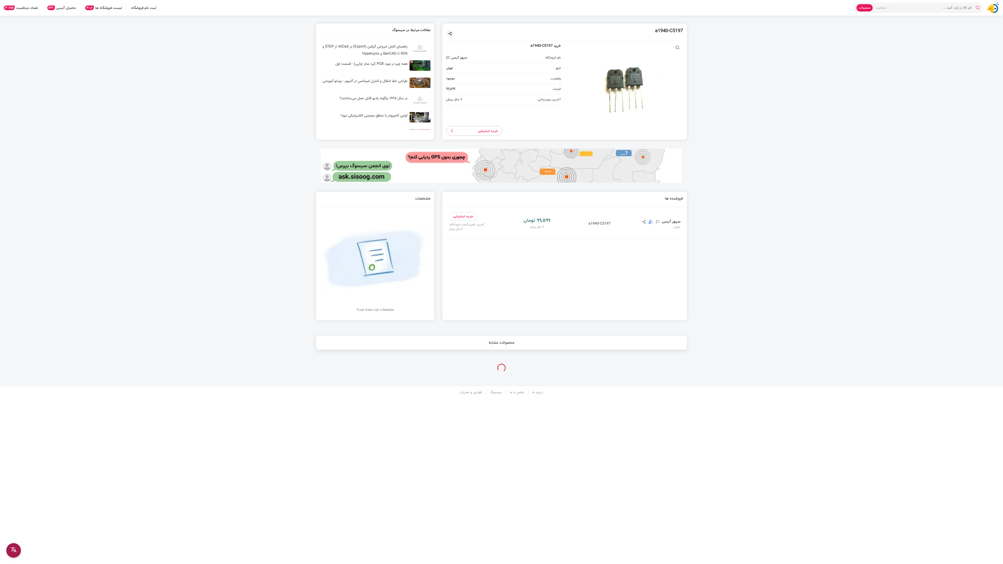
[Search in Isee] (978, 8)
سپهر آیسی (670, 221)
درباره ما (537, 392)
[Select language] (13, 550)
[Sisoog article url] (375, 50)
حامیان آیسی (62, 8)
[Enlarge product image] (678, 48)
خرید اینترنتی (488, 131)
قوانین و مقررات (471, 392)
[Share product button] (450, 34)
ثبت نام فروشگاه (143, 8)
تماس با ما (517, 392)
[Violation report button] (448, 58)
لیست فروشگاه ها (104, 8)
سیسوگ (496, 392)
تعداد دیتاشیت (21, 8)
